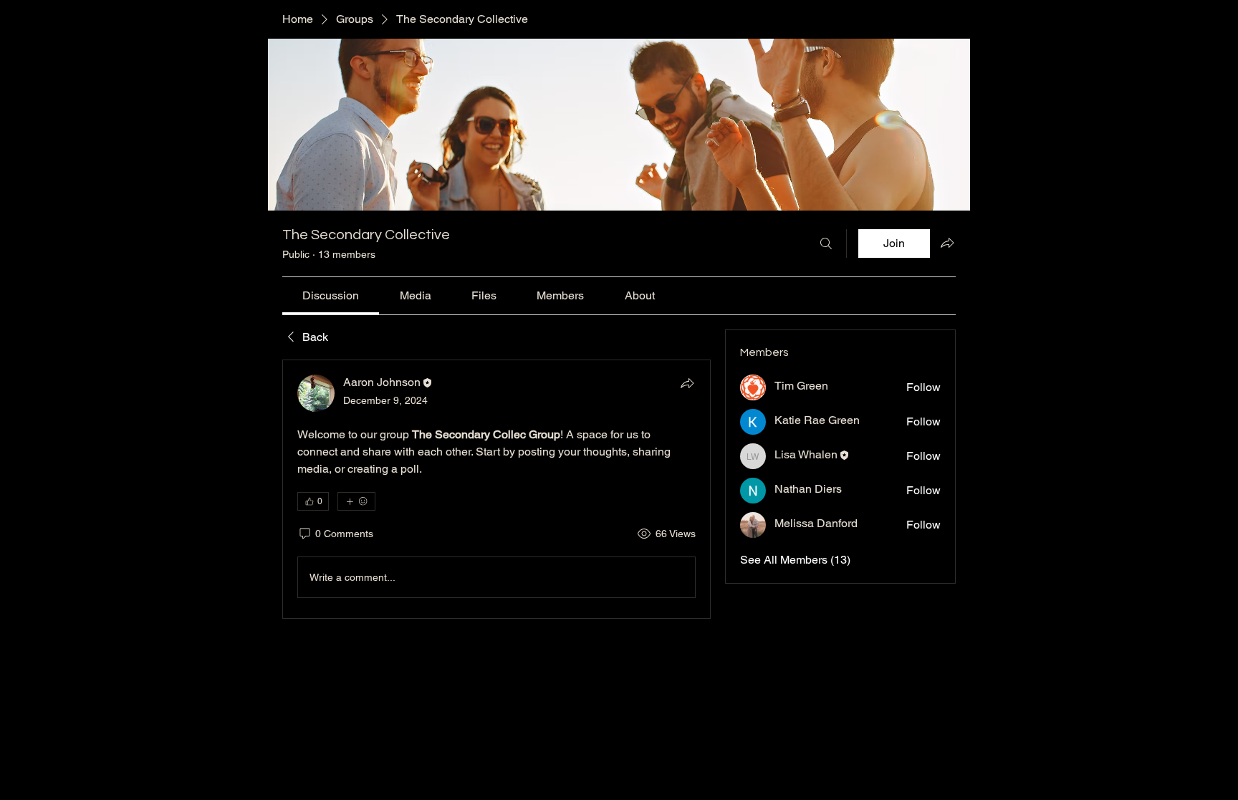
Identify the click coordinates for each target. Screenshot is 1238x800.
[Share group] (947, 242)
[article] (496, 489)
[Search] (826, 243)
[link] (330, 295)
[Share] (687, 383)
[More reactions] (356, 501)
